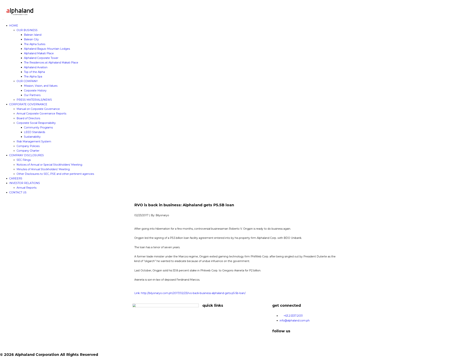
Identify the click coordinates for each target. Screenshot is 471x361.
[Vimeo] (296, 341)
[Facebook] (276, 341)
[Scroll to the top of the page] (1, 358)
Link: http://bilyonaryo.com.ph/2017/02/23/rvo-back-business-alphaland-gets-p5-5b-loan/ (190, 293)
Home (206, 313)
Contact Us (209, 331)
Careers (207, 327)
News (206, 318)
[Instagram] (286, 341)
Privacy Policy (211, 322)
